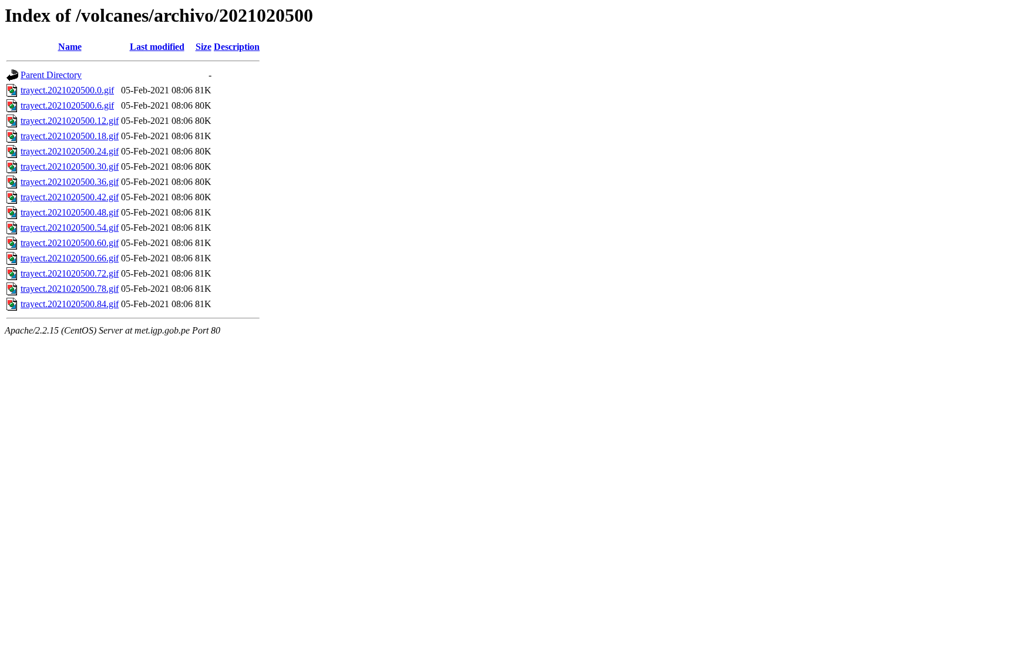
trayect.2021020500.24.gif (70, 151)
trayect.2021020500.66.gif (70, 258)
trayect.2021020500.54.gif (70, 228)
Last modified (157, 47)
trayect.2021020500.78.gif (70, 289)
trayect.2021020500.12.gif (70, 121)
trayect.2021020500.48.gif (70, 212)
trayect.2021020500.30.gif (70, 166)
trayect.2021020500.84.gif (70, 304)
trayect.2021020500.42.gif (70, 197)
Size (203, 47)
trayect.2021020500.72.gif (70, 273)
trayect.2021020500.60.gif (70, 243)
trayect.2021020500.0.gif (67, 90)
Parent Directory (51, 75)
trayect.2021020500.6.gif (67, 105)
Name (70, 47)
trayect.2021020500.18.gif (70, 136)
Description (237, 47)
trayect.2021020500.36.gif (70, 182)
